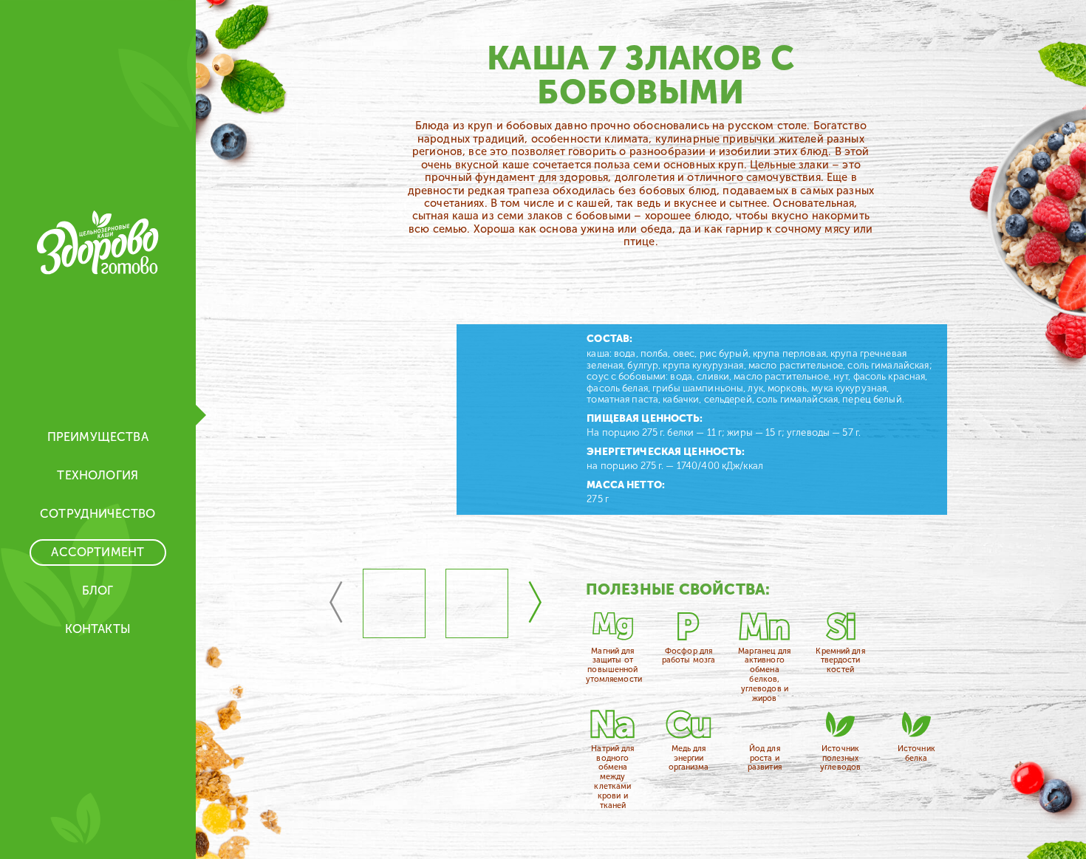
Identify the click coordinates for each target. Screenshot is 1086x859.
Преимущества (97, 437)
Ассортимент (97, 552)
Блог (98, 590)
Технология (97, 475)
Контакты (98, 629)
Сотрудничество (97, 514)
